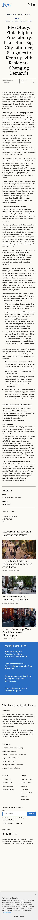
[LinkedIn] (10, 833)
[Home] (19, 705)
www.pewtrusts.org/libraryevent (13, 420)
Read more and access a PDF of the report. (17, 404)
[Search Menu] (29, 4)
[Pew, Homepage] (7, 4)
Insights (5, 775)
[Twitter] (13, 833)
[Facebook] (3, 833)
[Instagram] (7, 833)
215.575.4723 (7, 519)
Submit (31, 813)
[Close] (35, 894)
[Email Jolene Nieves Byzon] (3, 522)
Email (3, 810)
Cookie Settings (19, 916)
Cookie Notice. (7, 912)
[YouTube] (16, 833)
